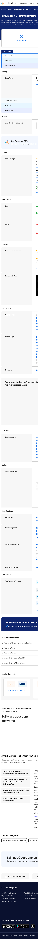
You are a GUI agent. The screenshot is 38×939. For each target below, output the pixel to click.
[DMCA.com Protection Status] (33, 928)
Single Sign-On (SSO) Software (22, 9)
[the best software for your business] (8, 4)
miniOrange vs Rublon (16, 690)
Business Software (6, 9)
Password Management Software (14, 841)
